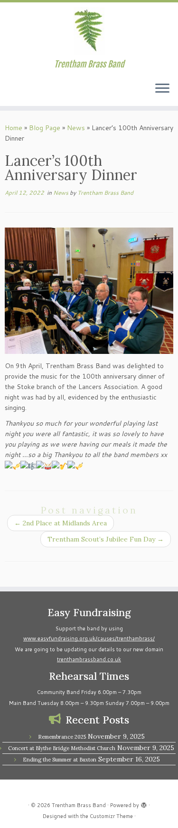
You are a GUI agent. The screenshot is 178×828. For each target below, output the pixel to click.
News (76, 128)
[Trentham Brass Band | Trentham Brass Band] (89, 31)
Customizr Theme (111, 816)
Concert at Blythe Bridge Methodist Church (61, 748)
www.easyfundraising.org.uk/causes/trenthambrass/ (89, 638)
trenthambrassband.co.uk (89, 659)
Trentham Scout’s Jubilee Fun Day (105, 539)
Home (13, 128)
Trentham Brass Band (105, 193)
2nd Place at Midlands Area (60, 523)
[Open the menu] (162, 89)
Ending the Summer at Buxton (59, 759)
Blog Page (44, 128)
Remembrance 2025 (62, 736)
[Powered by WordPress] (144, 803)
